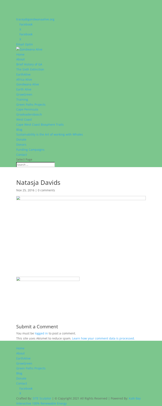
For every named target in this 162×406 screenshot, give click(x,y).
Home (20, 54)
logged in (41, 333)
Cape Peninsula (27, 109)
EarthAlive (23, 74)
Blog (19, 130)
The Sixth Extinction (30, 69)
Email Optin (24, 44)
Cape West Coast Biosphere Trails (40, 124)
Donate (21, 139)
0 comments (46, 190)
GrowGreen (24, 94)
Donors (21, 144)
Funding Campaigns (30, 150)
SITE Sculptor (42, 398)
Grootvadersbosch (29, 114)
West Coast (24, 119)
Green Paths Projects (31, 104)
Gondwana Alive (27, 84)
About (20, 59)
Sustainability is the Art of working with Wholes (49, 134)
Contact (21, 155)
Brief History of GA (29, 64)
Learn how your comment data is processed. (103, 338)
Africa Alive (24, 79)
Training (22, 99)
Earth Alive (23, 89)
